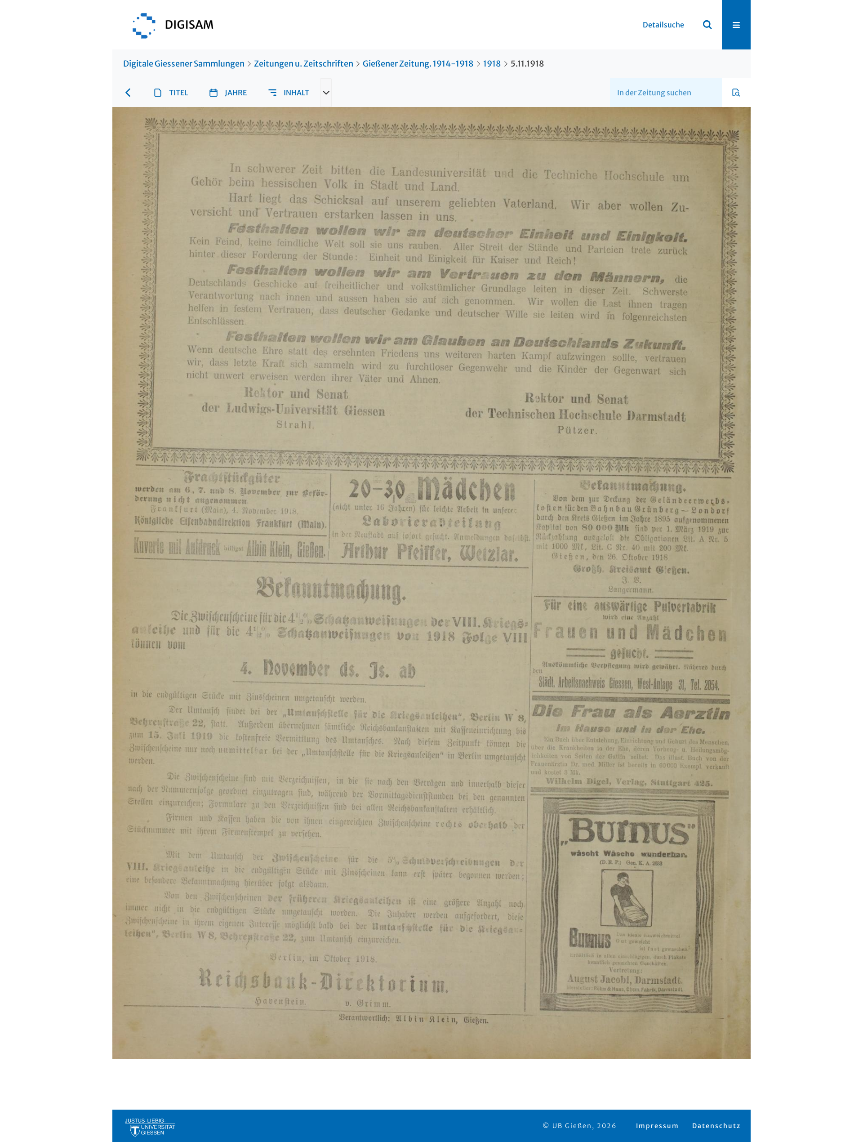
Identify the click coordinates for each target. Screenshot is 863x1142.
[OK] (707, 24)
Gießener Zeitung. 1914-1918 (418, 63)
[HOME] (168, 24)
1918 (492, 63)
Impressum (657, 1126)
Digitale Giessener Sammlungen (184, 63)
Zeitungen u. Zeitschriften (303, 63)
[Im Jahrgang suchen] (736, 92)
